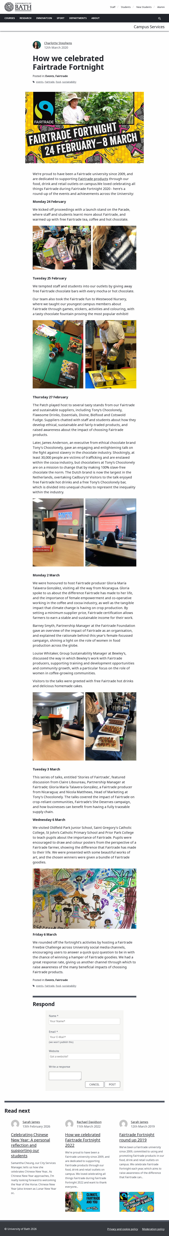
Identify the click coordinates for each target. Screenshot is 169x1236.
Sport (61, 18)
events (39, 81)
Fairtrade (61, 76)
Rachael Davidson (89, 1122)
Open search (159, 18)
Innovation (44, 18)
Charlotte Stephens (58, 43)
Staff (112, 7)
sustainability (69, 81)
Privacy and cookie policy (122, 1229)
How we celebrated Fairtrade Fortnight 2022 (82, 1140)
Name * (53, 1016)
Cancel (94, 1084)
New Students (144, 7)
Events (49, 76)
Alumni (161, 7)
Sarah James (31, 1122)
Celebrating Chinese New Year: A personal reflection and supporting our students (30, 1145)
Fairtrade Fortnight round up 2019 (136, 1137)
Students (126, 7)
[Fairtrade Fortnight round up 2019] (136, 1202)
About (95, 18)
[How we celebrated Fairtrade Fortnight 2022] (82, 1202)
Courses (9, 18)
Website (54, 1051)
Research (25, 18)
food (58, 81)
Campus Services (149, 26)
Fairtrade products (93, 179)
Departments (78, 18)
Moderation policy (153, 1229)
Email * (53, 1032)
